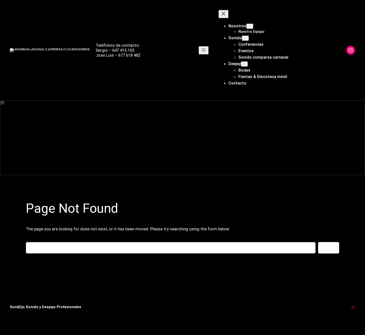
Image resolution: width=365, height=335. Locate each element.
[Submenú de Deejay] (244, 64)
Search (328, 247)
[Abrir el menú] (204, 50)
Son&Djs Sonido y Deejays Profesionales (45, 307)
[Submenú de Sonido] (245, 38)
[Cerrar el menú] (223, 14)
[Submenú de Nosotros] (249, 26)
